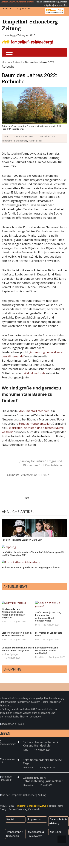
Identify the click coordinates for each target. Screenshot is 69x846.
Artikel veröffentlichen (47, 1)
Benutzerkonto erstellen (34, 424)
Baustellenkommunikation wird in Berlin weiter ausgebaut (18, 649)
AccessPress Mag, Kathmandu (24, 809)
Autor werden (60, 5)
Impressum (34, 819)
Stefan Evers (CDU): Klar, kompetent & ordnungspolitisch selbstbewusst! (48, 616)
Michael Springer (10, 654)
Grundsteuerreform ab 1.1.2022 (28, 475)
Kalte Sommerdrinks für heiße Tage (42, 761)
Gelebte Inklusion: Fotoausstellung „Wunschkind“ (43, 779)
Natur (32, 140)
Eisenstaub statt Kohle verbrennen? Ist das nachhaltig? (46, 650)
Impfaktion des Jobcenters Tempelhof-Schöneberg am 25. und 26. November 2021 (33, 553)
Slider (39, 140)
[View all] (66, 591)
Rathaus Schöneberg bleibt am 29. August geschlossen (31, 567)
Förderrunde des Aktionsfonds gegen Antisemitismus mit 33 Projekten (13, 613)
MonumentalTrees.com (33, 411)
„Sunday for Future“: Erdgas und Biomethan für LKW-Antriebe (40, 463)
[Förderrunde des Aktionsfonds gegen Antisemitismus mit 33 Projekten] (18, 603)
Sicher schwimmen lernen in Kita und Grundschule (16, 634)
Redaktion (40, 657)
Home (6, 62)
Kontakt (11, 819)
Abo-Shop (56, 832)
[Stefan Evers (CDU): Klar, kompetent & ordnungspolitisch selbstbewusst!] (51, 604)
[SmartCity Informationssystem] (54, 11)
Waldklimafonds (34, 373)
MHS (4, 621)
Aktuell (17, 62)
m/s (6, 136)
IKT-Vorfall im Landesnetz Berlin (48, 634)
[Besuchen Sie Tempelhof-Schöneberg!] (27, 42)
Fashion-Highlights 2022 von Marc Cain (22, 539)
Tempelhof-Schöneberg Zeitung (30, 24)
